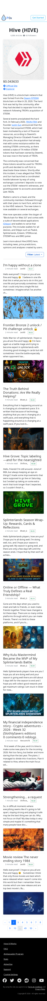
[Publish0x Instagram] (34, 980)
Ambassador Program (14, 954)
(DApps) (7, 223)
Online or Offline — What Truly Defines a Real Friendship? (21, 591)
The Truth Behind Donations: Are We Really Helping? (21, 392)
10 (15, 928)
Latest (34, 254)
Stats (6, 959)
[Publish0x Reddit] (27, 980)
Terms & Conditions (35, 987)
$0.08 (33, 463)
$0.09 (33, 400)
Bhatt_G (24, 400)
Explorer (10, 89)
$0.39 (35, 741)
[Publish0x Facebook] (5, 980)
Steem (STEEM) (31, 98)
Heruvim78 (25, 740)
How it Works (10, 943)
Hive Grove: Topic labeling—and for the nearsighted (22, 458)
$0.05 (33, 531)
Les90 (23, 268)
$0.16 (33, 598)
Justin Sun (17, 125)
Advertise (8, 964)
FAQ (6, 948)
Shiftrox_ (24, 463)
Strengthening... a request (22, 797)
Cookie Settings (11, 974)
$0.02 (31, 332)
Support (7, 969)
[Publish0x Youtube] (42, 980)
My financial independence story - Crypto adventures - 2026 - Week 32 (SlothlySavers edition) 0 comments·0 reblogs (23, 729)
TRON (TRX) (31, 121)
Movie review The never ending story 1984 (20, 859)
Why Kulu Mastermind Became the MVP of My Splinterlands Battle (20, 658)
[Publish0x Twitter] (12, 980)
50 (31, 928)
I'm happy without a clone (22, 265)
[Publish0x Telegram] (20, 980)
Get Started (38, 17)
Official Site (11, 85)
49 (25, 928)
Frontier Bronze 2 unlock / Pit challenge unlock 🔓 (22, 327)
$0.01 (31, 269)
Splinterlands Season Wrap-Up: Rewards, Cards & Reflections (23, 523)
